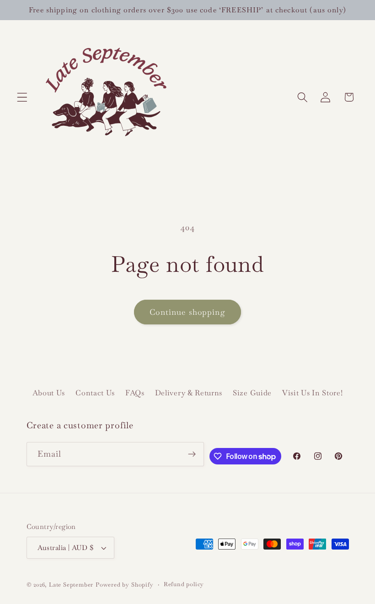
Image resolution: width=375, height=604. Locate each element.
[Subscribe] (192, 454)
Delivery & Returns (188, 393)
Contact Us (95, 393)
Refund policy (184, 584)
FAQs (135, 393)
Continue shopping (187, 312)
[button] (22, 97)
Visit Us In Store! (312, 393)
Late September (71, 584)
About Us (48, 393)
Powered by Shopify (125, 584)
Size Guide (252, 393)
